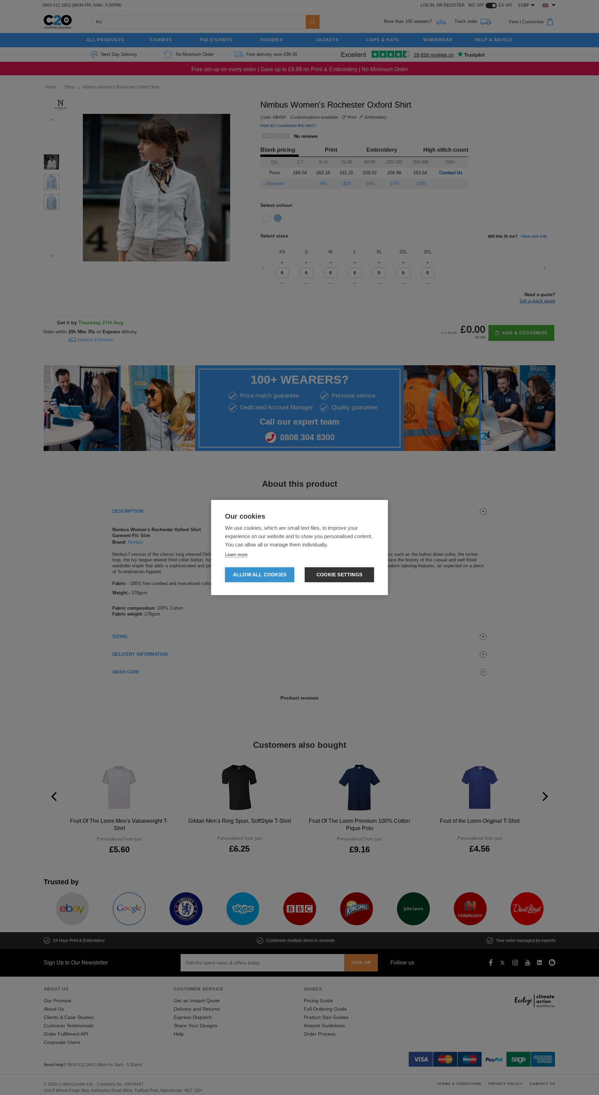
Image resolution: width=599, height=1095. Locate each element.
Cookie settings (339, 574)
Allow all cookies (259, 574)
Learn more (236, 554)
